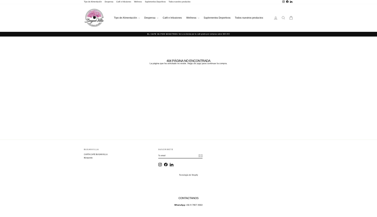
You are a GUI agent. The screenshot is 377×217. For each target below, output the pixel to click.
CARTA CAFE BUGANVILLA (96, 154)
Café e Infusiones (123, 2)
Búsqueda (88, 158)
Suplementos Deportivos (155, 2)
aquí (199, 63)
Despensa (109, 2)
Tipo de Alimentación (93, 2)
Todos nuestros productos (179, 2)
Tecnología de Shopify (188, 175)
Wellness (138, 2)
